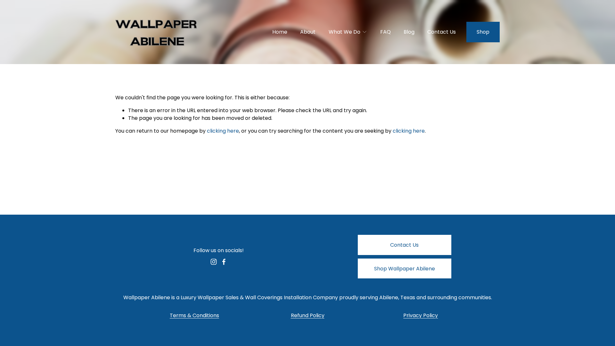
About (308, 32)
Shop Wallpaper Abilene (404, 268)
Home (279, 32)
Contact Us (441, 32)
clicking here (223, 131)
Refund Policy (307, 315)
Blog (409, 32)
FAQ (385, 32)
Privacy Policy (420, 315)
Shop (483, 32)
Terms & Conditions (194, 315)
